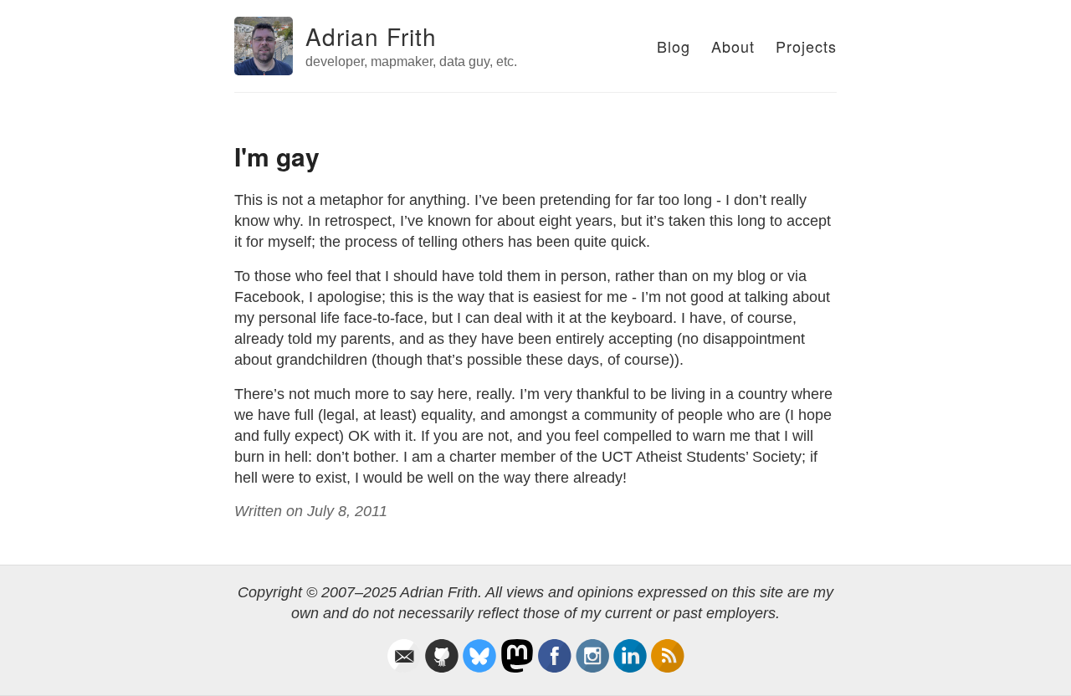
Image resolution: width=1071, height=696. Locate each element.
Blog (673, 46)
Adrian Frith (371, 36)
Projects (806, 46)
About (733, 46)
